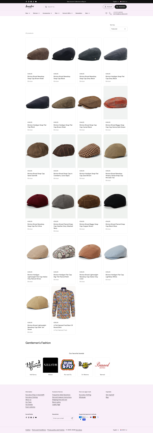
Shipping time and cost (59, 400)
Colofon (28, 430)
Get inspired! (110, 395)
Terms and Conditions (39, 430)
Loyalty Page (56, 404)
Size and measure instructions (62, 397)
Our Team (29, 402)
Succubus (79, 430)
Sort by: (112, 25)
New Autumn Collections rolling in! (76, 1)
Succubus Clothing (32, 397)
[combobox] (73, 7)
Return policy (56, 402)
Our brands (29, 404)
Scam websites (30, 407)
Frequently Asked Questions (61, 395)
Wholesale (82, 397)
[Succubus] (30, 7)
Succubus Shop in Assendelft (35, 395)
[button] (121, 7)
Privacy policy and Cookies (55, 430)
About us (28, 400)
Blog (107, 397)
